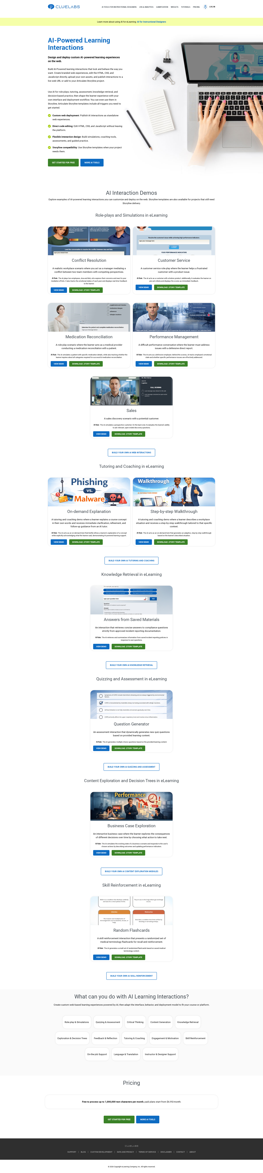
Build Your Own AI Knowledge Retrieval (131, 665)
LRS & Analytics (146, 7)
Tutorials (185, 7)
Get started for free (119, 1119)
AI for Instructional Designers (151, 22)
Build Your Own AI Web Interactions (131, 452)
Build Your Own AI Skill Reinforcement (131, 976)
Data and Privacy (125, 1152)
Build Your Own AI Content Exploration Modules (131, 871)
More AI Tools (92, 162)
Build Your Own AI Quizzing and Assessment (131, 767)
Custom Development (101, 1152)
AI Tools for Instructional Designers (119, 7)
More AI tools (147, 1119)
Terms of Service (147, 1152)
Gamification (162, 7)
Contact (180, 1152)
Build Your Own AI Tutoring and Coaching (131, 560)
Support (71, 1152)
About (192, 1152)
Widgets (174, 7)
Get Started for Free (63, 162)
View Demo (59, 290)
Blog (83, 1152)
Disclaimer (166, 1152)
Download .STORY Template (86, 290)
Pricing (196, 7)
